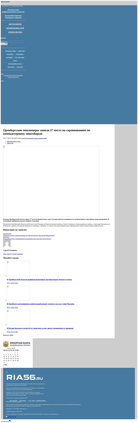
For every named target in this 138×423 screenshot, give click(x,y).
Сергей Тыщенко (26, 138)
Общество (21, 51)
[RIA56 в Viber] (12, 79)
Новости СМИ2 (8, 335)
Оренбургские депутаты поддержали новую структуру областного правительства (28, 91)
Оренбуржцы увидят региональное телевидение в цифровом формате (27, 88)
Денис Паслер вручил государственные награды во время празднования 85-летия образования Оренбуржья (28, 94)
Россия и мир (19, 57)
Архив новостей (15, 28)
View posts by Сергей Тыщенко (13, 254)
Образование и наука (15, 64)
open (2, 81)
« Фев (5, 364)
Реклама (22, 400)
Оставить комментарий (39, 138)
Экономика (19, 54)
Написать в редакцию (13, 75)
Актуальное (15, 24)
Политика (10, 54)
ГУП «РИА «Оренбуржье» (37, 400)
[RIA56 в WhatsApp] (13, 79)
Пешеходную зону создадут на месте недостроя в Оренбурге (27, 86)
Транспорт (11, 67)
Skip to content (5, 1)
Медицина (9, 57)
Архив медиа (15, 32)
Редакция (13, 400)
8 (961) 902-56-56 (13, 77)
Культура (20, 67)
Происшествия (11, 51)
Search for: (4, 41)
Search (3, 44)
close (2, 74)
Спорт (15, 60)
